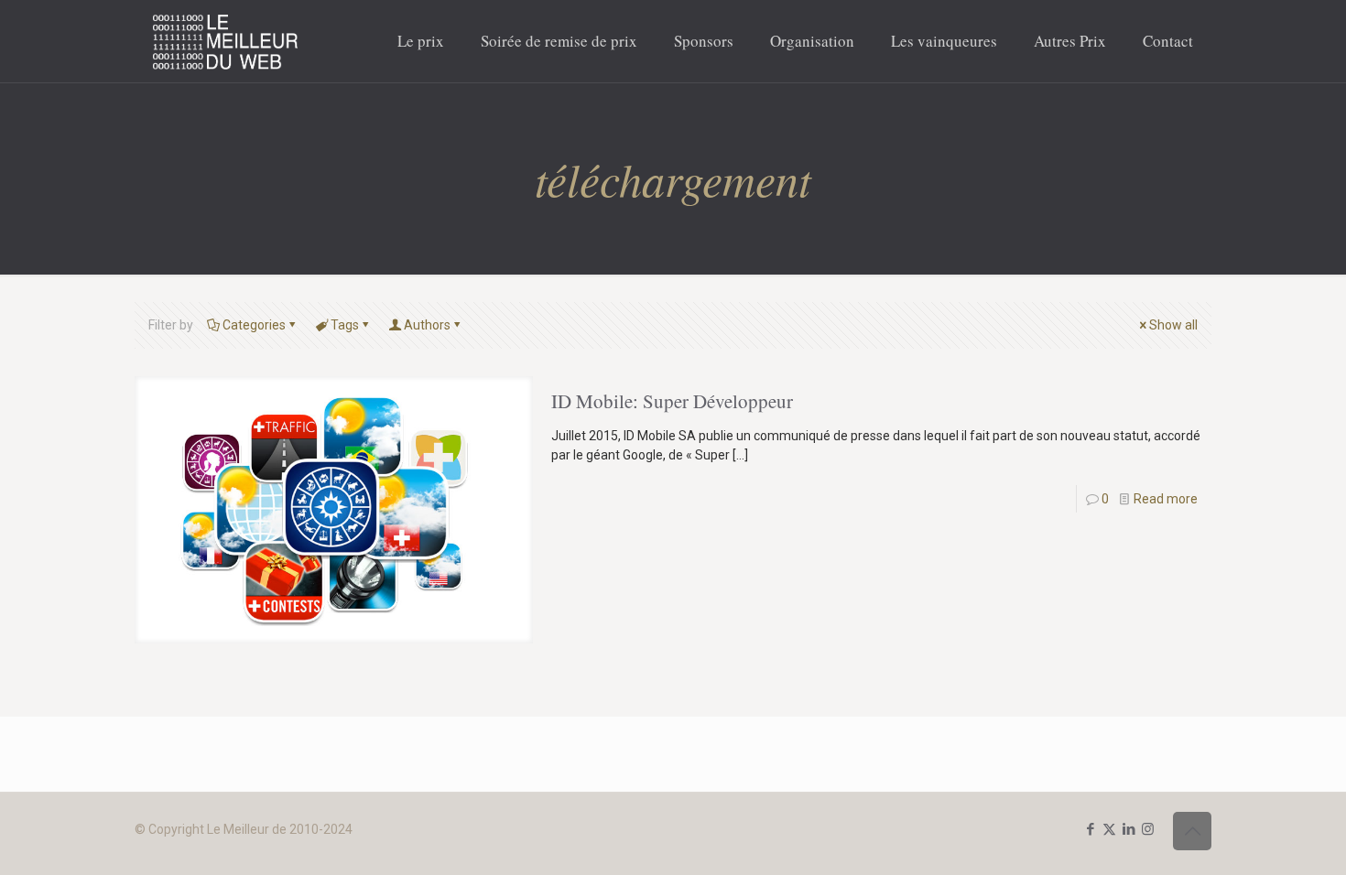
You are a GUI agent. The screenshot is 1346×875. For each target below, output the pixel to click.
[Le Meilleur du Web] (226, 41)
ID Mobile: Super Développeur (672, 401)
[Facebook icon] (1090, 829)
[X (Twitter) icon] (1109, 829)
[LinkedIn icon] (1128, 829)
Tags (345, 325)
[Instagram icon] (1148, 829)
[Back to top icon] (1192, 831)
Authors (427, 325)
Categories (254, 325)
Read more (1166, 499)
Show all (1173, 325)
